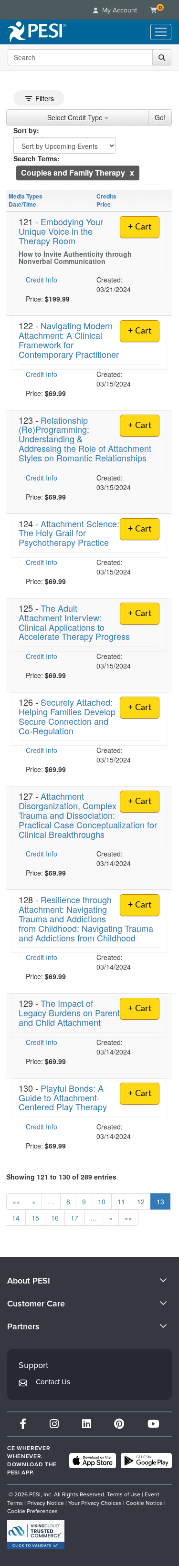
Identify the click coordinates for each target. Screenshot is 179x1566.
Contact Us (53, 1382)
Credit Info (41, 279)
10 (101, 1201)
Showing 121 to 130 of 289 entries (61, 1176)
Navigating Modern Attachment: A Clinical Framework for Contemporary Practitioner (69, 339)
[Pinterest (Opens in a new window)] (119, 1424)
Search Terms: (36, 158)
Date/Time (22, 204)
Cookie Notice (144, 1503)
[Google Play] (146, 1460)
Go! (160, 117)
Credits (106, 196)
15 (35, 1217)
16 (55, 1217)
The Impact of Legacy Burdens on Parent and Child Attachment (69, 1012)
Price (103, 204)
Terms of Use (123, 1494)
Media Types (25, 196)
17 (74, 1217)
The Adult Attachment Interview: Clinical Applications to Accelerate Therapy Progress (74, 622)
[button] (132, 172)
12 (141, 1201)
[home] (37, 31)
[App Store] (92, 1460)
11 (121, 1201)
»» (128, 1217)
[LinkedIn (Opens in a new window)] (87, 1424)
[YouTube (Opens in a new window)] (153, 1424)
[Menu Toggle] (160, 32)
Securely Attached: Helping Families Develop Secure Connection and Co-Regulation (67, 716)
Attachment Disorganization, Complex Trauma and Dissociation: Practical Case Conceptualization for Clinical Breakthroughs (88, 815)
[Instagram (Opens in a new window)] (54, 1424)
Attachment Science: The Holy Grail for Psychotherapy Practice (69, 533)
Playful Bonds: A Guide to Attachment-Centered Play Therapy (63, 1097)
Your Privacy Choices (95, 1503)
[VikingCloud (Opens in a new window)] (35, 1534)
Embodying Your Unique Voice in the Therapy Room (61, 231)
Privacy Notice (45, 1503)
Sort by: (26, 130)
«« (16, 1201)
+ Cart (139, 227)
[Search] (161, 57)
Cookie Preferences (32, 1511)
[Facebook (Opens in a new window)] (23, 1424)
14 (16, 1217)
